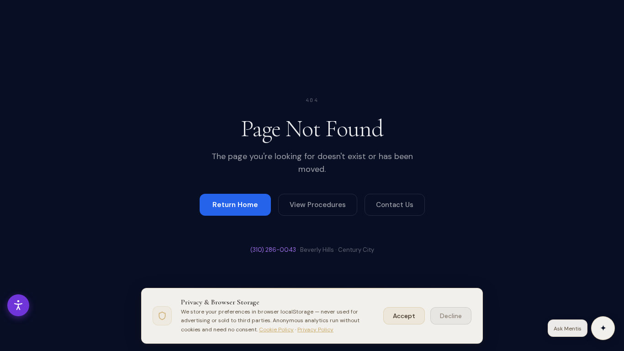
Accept (404, 316)
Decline (451, 316)
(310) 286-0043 (273, 250)
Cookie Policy (276, 329)
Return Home (235, 204)
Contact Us (394, 204)
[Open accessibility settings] (18, 305)
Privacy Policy (315, 329)
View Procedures (318, 204)
